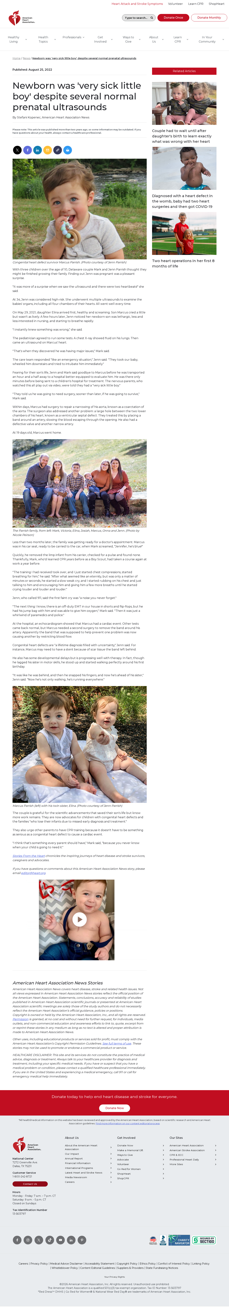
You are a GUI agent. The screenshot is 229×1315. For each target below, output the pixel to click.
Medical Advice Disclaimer (66, 1263)
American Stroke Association (187, 1150)
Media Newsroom (76, 1177)
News (26, 58)
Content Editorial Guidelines (97, 1268)
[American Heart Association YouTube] (60, 1239)
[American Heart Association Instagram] (28, 1239)
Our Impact (72, 1153)
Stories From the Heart (29, 856)
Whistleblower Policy (65, 1268)
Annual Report (74, 1158)
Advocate (123, 1159)
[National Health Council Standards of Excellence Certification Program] (153, 1239)
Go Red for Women (129, 1169)
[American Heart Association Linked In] (71, 1239)
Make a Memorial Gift (130, 1150)
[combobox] (135, 17)
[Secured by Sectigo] (203, 1239)
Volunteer (123, 1164)
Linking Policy (200, 1263)
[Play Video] (80, 920)
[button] (173, 17)
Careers (69, 1181)
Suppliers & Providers (130, 1268)
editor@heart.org (33, 873)
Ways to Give (125, 1154)
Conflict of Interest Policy (174, 1263)
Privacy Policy (39, 1263)
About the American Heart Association (81, 1147)
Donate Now (114, 1108)
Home (17, 58)
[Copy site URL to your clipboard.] (57, 150)
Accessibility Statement (99, 1263)
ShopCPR (123, 1178)
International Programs (79, 1168)
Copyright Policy (127, 1263)
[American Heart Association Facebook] (17, 1239)
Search (151, 17)
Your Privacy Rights (114, 1276)
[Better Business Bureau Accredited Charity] (163, 1239)
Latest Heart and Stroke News (83, 1172)
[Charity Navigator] (179, 1239)
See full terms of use (116, 1043)
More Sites (176, 1164)
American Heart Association (187, 1145)
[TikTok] (49, 1239)
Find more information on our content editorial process (128, 1123)
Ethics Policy (148, 1263)
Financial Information (78, 1163)
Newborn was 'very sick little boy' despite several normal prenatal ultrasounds (84, 58)
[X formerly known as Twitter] (39, 1239)
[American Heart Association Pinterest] (82, 1239)
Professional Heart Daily (184, 1159)
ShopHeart (124, 1173)
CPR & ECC (176, 1154)
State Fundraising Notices (162, 1268)
